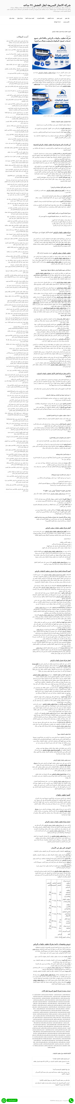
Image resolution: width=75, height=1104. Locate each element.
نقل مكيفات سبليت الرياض (60, 1008)
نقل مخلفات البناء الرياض (53, 1006)
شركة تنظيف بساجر (54, 1034)
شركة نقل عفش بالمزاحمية (50, 1015)
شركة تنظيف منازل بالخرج (42, 1003)
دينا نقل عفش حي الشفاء (53, 1013)
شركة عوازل (20, 18)
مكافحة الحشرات (40, 18)
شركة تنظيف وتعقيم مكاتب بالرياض (42, 1041)
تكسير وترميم (66, 21)
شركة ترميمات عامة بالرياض (38, 996)
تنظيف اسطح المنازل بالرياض (51, 1024)
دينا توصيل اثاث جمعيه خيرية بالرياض (47, 994)
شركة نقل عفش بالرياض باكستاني (42, 1013)
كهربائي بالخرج (40, 1026)
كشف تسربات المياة (29, 18)
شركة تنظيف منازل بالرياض (42, 1001)
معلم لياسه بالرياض (37, 994)
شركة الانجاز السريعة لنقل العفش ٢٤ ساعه (47, 5)
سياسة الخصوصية (67, 1100)
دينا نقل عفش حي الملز (57, 1038)
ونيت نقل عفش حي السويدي (53, 1020)
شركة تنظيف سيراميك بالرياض (52, 1033)
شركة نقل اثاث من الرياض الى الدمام (42, 1020)
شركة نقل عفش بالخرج (53, 1012)
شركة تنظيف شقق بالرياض (42, 1033)
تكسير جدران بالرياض (56, 996)
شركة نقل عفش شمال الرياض (45, 1010)
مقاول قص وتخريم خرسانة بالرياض (64, 1001)
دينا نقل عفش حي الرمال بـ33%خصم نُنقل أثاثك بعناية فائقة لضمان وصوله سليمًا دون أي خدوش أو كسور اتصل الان (16, 60)
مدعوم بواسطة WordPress (56, 1100)
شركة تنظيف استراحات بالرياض (50, 999)
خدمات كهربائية (57, 21)
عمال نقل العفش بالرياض (41, 1008)
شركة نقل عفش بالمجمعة (47, 1038)
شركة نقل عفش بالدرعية (62, 1012)
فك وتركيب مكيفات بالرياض (42, 1005)
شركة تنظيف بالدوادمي (66, 994)
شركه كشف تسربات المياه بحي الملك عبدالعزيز (49, 1027)
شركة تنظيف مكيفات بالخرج (52, 1003)
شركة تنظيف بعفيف (47, 1034)
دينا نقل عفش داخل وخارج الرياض (64, 1020)
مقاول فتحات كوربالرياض (46, 998)
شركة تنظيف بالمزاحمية (39, 1038)
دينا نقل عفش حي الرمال (60, 1015)
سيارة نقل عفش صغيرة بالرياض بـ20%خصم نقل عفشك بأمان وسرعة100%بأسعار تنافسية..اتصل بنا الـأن (17, 387)
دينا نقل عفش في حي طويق (49, 1036)
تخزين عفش (59, 18)
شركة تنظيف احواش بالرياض (58, 1022)
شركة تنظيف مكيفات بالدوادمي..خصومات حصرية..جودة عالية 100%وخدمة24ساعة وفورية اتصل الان (16, 266)
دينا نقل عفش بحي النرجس (39, 1036)
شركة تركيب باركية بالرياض (61, 1027)
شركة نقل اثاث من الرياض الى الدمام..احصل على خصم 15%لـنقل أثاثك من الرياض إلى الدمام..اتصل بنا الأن (16, 287)
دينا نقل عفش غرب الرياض (62, 1013)
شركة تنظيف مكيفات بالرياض (47, 72)
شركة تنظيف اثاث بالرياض (62, 1003)
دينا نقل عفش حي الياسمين (44, 1012)
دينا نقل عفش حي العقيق (58, 1019)
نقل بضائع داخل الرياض (61, 1006)
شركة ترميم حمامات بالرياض (65, 998)
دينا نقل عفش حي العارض (48, 1045)
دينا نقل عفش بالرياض (58, 994)
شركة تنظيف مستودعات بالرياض (61, 999)
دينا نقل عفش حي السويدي (59, 1043)
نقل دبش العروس (50, 1005)
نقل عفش (67, 18)
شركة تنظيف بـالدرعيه (60, 1040)
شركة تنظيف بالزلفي (62, 1041)
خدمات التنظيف (50, 18)
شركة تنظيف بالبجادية (40, 1034)
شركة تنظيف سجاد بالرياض (58, 1005)
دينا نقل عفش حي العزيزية (40, 1015)
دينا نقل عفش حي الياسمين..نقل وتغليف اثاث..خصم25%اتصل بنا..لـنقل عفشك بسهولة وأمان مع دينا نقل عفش (16, 381)
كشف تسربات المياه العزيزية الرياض (61, 1029)
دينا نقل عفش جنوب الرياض (38, 1019)
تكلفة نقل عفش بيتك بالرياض (56, 1010)
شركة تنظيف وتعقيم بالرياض (52, 1001)
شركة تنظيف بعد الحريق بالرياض (40, 1024)
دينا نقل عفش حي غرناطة (59, 1036)
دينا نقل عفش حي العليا (57, 1017)
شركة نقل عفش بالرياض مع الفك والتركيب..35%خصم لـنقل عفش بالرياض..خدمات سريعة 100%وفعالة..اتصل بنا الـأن (16, 277)
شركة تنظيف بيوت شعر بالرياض (38, 999)
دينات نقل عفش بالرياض (58, 1045)
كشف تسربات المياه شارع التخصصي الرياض (48, 1031)
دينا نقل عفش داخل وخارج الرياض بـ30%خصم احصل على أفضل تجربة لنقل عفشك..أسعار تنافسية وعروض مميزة (16, 171)
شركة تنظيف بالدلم (52, 1040)
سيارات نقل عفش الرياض (58, 1026)
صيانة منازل (11, 18)
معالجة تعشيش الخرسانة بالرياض (48, 1043)
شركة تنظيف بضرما (45, 1040)
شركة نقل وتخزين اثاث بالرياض (43, 1006)
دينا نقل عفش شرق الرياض (48, 1017)
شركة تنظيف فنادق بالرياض (55, 998)
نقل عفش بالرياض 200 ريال (50, 1008)
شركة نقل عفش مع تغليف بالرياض (46, 1022)
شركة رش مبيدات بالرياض (60, 1031)
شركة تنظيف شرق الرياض (62, 1033)
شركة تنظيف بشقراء (61, 1034)
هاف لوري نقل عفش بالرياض (48, 1019)
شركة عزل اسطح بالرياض (50, 1029)
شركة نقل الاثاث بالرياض (39, 1017)
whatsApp (3, 1100)
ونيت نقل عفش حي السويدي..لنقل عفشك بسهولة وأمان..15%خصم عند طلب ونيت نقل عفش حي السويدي (17, 194)
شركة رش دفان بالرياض (40, 1029)
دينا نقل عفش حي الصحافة (39, 1045)
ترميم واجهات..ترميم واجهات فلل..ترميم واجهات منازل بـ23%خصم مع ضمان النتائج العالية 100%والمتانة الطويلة (16, 415)
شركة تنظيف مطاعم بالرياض (62, 1024)
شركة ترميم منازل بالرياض (47, 996)
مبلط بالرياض (64, 1045)
